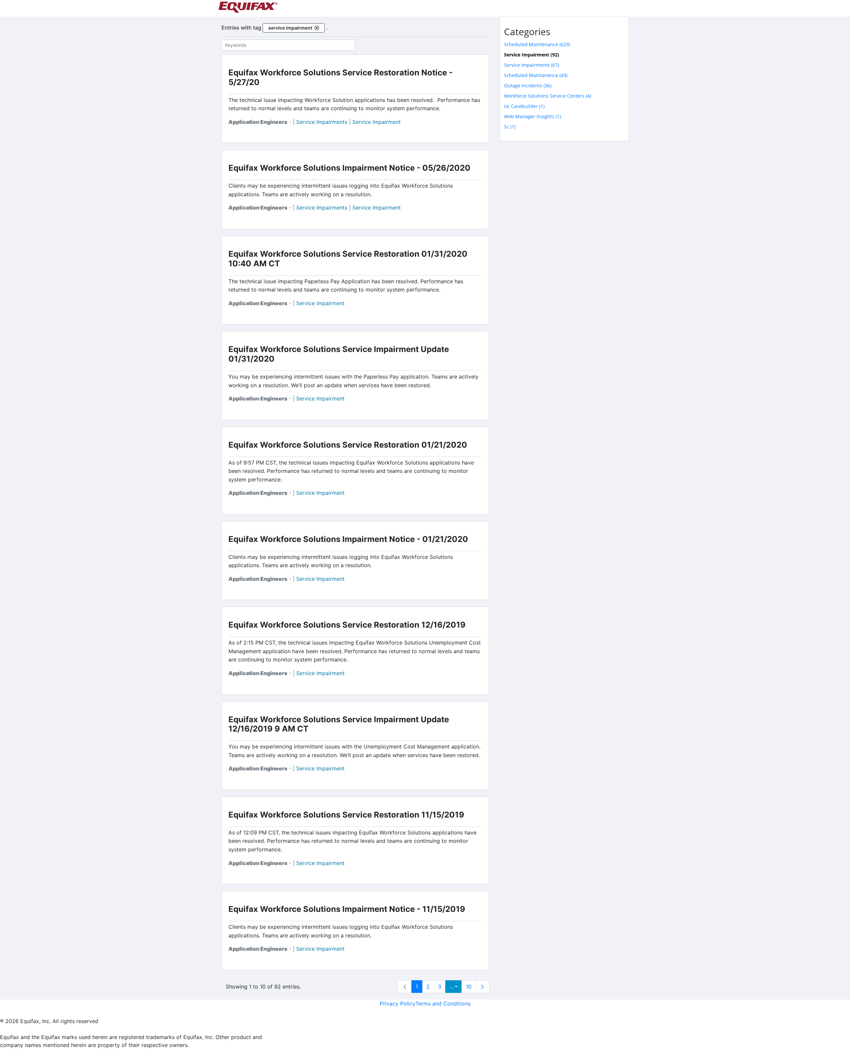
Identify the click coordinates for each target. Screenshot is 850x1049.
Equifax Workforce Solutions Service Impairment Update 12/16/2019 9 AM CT (338, 724)
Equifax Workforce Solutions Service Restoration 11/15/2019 (346, 815)
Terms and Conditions (442, 1003)
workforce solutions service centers (547, 96)
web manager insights (532, 116)
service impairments (321, 122)
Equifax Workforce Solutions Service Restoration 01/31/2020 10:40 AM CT (348, 258)
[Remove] (316, 28)
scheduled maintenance (537, 44)
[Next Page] (482, 986)
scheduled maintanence (535, 75)
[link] (405, 986)
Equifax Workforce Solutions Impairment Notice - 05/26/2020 (349, 168)
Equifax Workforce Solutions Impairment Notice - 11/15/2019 (346, 909)
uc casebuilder (524, 106)
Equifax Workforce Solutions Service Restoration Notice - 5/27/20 (340, 77)
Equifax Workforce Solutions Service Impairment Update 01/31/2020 (338, 354)
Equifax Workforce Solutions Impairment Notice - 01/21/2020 (348, 539)
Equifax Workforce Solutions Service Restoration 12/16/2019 (347, 625)
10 (468, 986)
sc (510, 127)
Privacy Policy (397, 1003)
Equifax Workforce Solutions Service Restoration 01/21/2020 (347, 445)
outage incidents (528, 85)
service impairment (376, 122)
